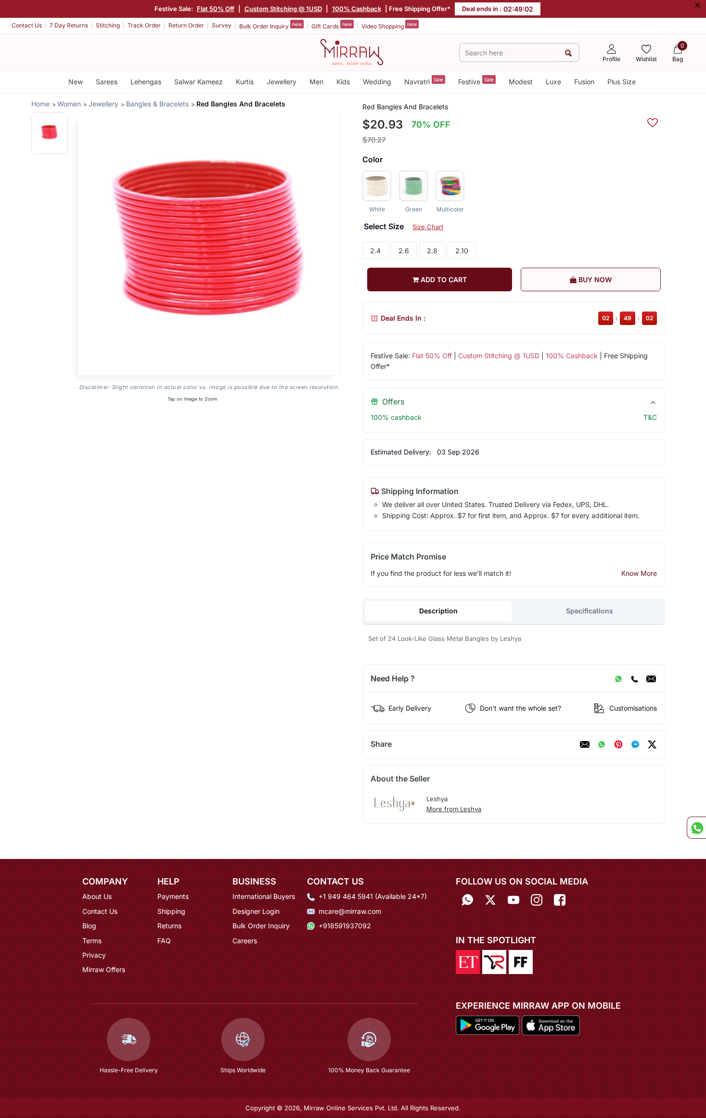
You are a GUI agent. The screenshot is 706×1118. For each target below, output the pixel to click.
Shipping (171, 911)
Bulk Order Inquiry (270, 25)
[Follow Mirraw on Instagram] (536, 899)
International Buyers (263, 896)
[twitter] (652, 744)
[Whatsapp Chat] (696, 828)
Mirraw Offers (103, 969)
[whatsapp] (601, 744)
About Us (97, 896)
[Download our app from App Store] (550, 1024)
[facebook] (635, 744)
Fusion (584, 82)
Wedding (377, 82)
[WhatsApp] (618, 679)
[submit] (568, 53)
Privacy (94, 955)
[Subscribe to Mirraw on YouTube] (513, 899)
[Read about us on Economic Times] (468, 961)
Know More (639, 573)
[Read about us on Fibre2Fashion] (521, 961)
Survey (221, 25)
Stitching (108, 25)
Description (438, 611)
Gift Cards (331, 25)
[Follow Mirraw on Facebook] (559, 899)
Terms (92, 940)
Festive (476, 81)
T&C (650, 417)
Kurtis (245, 82)
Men (316, 82)
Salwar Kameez (198, 82)
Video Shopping (389, 25)
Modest (521, 82)
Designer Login (256, 911)
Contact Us (27, 25)
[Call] (634, 679)
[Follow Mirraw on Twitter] (490, 899)
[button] (49, 132)
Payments (173, 896)
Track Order (144, 25)
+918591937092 (345, 926)
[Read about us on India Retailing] (494, 961)
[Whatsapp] (467, 899)
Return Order (186, 25)
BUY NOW (594, 279)
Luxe (553, 82)
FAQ (164, 940)
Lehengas (145, 82)
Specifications (589, 611)
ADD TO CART (443, 279)
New (75, 82)
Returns (169, 926)
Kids (343, 82)
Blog (89, 926)
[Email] (651, 679)
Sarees (106, 82)
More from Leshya (453, 809)
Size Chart (427, 227)
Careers (244, 940)
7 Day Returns (69, 25)
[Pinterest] (618, 744)
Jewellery (281, 82)
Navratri (423, 81)
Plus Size (621, 82)
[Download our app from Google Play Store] (487, 1024)
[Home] (352, 51)
